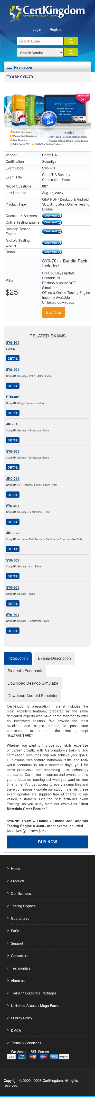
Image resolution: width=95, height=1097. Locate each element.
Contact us (19, 955)
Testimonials (20, 968)
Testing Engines (23, 905)
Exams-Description (54, 658)
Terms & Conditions (26, 1042)
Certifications (21, 893)
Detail (13, 358)
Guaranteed (20, 918)
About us (18, 980)
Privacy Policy (21, 1017)
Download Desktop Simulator (33, 683)
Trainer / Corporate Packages (34, 993)
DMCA (16, 1030)
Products (18, 880)
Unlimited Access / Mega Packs (35, 1005)
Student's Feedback (25, 670)
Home (15, 868)
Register (56, 29)
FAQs (15, 930)
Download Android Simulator (32, 695)
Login (37, 29)
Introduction (18, 658)
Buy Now (54, 312)
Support (17, 943)
